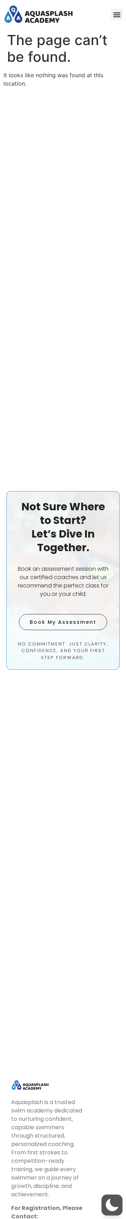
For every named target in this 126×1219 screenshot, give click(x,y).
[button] (116, 14)
